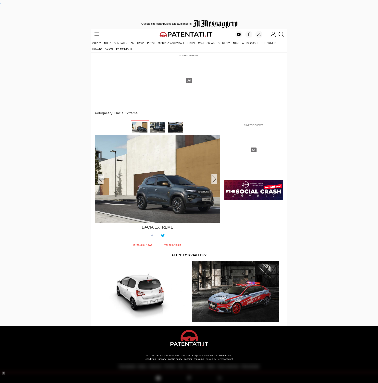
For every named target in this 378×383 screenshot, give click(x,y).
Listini (191, 43)
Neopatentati (230, 43)
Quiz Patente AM (124, 43)
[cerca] (282, 34)
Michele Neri (225, 355)
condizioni (151, 359)
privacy (162, 359)
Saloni (109, 49)
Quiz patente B (101, 43)
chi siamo (199, 359)
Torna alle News (142, 244)
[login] (273, 34)
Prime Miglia (124, 49)
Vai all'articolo (172, 244)
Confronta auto (209, 43)
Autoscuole (250, 43)
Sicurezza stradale (171, 43)
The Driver (268, 43)
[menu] (97, 34)
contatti (188, 359)
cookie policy (175, 359)
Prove (151, 43)
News (140, 43)
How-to (97, 49)
